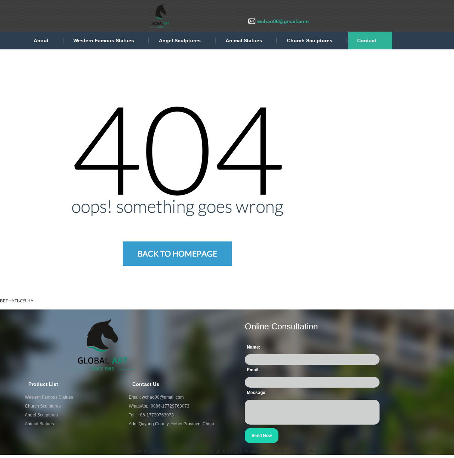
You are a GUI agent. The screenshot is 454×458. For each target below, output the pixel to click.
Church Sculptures (309, 40)
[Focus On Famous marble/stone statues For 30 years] (106, 15)
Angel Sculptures (180, 40)
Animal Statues (244, 40)
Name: (253, 347)
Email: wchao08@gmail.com (156, 397)
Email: (253, 369)
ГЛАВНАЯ (49, 300)
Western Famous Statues (103, 40)
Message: (257, 392)
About (41, 40)
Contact (366, 40)
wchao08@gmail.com (283, 21)
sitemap (315, 451)
